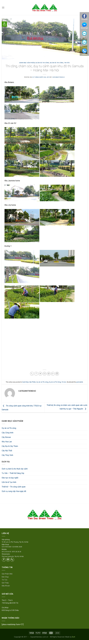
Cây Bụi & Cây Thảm (10, 446)
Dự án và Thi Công (56, 62)
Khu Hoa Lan (7, 442)
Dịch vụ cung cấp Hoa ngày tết (14, 491)
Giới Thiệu (5, 583)
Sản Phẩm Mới (7, 574)
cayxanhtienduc (58, 77)
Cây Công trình (7, 433)
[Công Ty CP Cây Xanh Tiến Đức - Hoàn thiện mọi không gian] (44, 7)
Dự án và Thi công (9, 428)
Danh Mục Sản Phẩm (27, 62)
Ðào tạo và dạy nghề (10, 478)
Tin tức (67, 62)
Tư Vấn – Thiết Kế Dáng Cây (13, 473)
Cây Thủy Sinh (7, 455)
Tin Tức (4, 580)
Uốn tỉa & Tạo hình (9, 482)
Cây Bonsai (6, 437)
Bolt (73, 637)
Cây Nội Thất (7, 451)
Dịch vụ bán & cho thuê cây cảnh (15, 469)
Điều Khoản (6, 586)
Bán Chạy (5, 577)
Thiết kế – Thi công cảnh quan (13, 487)
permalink (79, 382)
